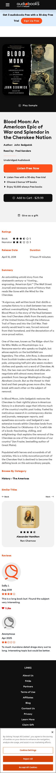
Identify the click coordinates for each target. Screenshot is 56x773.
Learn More (28, 719)
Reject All (28, 759)
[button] (5, 497)
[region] (28, 750)
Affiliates (28, 697)
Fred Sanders (23, 151)
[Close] (52, 732)
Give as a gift (30, 215)
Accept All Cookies (28, 767)
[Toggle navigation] (8, 5)
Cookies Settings (28, 750)
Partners (28, 686)
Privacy (28, 714)
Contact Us (28, 708)
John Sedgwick (23, 145)
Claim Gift (28, 725)
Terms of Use (28, 692)
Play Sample (30, 105)
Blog (28, 703)
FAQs (28, 681)
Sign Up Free (31, 21)
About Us (28, 675)
